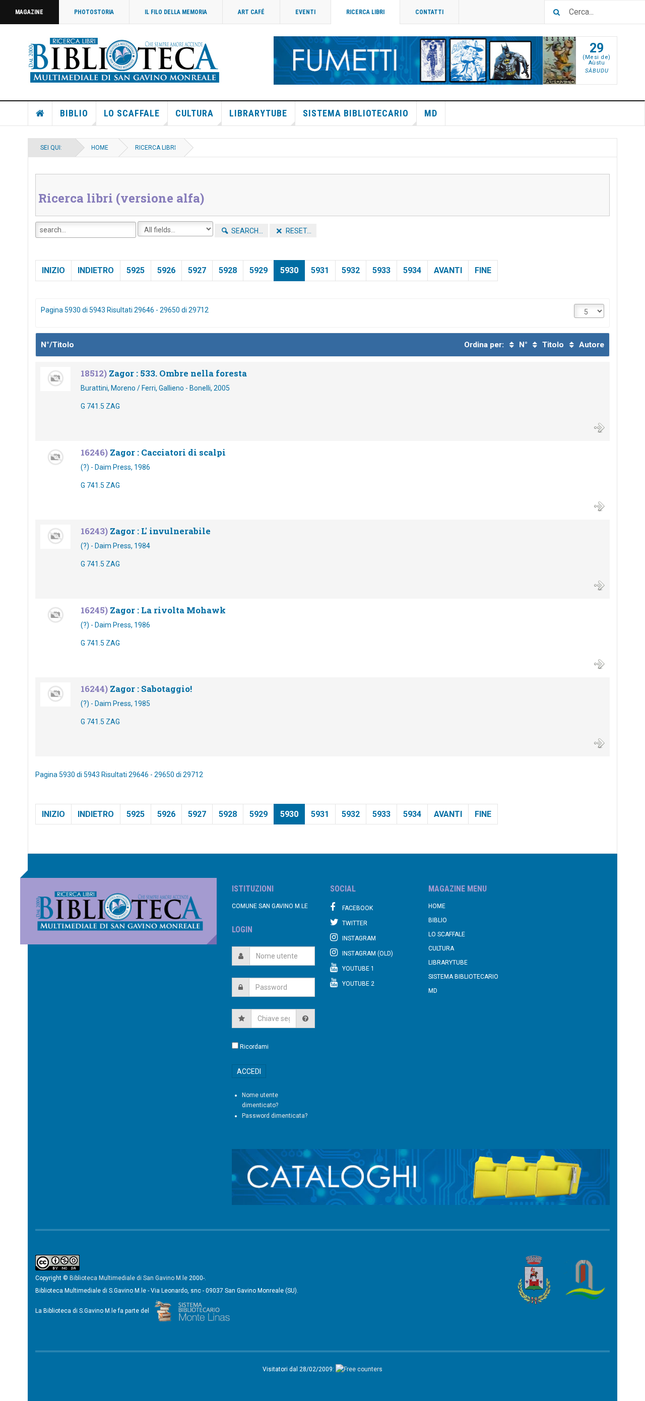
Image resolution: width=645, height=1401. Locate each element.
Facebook (357, 908)
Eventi (305, 12)
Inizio (53, 270)
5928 (228, 270)
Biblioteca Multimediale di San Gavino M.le (128, 1278)
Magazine (29, 12)
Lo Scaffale (132, 113)
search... (246, 231)
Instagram (359, 938)
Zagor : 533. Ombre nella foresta (178, 373)
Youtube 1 (358, 968)
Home (40, 113)
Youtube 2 (358, 983)
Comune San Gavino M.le (270, 906)
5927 (197, 270)
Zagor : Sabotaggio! (151, 688)
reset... (297, 231)
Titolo (552, 344)
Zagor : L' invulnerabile (160, 531)
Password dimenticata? (274, 1115)
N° (522, 344)
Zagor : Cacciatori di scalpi (168, 452)
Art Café (251, 12)
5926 (166, 270)
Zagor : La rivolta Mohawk (168, 610)
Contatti (429, 12)
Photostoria (94, 12)
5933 (381, 270)
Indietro (96, 270)
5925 (135, 270)
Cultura (194, 113)
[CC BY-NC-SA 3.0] (57, 1261)
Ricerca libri (365, 12)
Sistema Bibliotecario (356, 113)
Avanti (448, 270)
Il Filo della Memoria (176, 12)
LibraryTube (258, 113)
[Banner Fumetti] (408, 60)
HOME (99, 147)
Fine (483, 270)
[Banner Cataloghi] (421, 1176)
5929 (258, 270)
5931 (320, 270)
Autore (590, 344)
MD (430, 113)
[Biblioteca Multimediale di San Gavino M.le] (124, 60)
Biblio (74, 113)
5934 (412, 270)
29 (597, 48)
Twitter (354, 923)
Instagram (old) (367, 953)
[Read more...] (599, 427)
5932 (351, 270)
